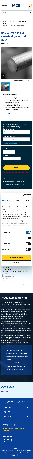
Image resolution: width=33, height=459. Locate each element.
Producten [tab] (7, 407)
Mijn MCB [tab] (7, 412)
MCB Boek (4, 391)
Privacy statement (7, 451)
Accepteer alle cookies (16, 257)
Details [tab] (17, 200)
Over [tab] (27, 200)
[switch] (28, 238)
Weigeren (16, 262)
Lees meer (6, 113)
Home (4, 21)
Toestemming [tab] (6, 200)
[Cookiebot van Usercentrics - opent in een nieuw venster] (23, 195)
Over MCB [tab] (7, 416)
